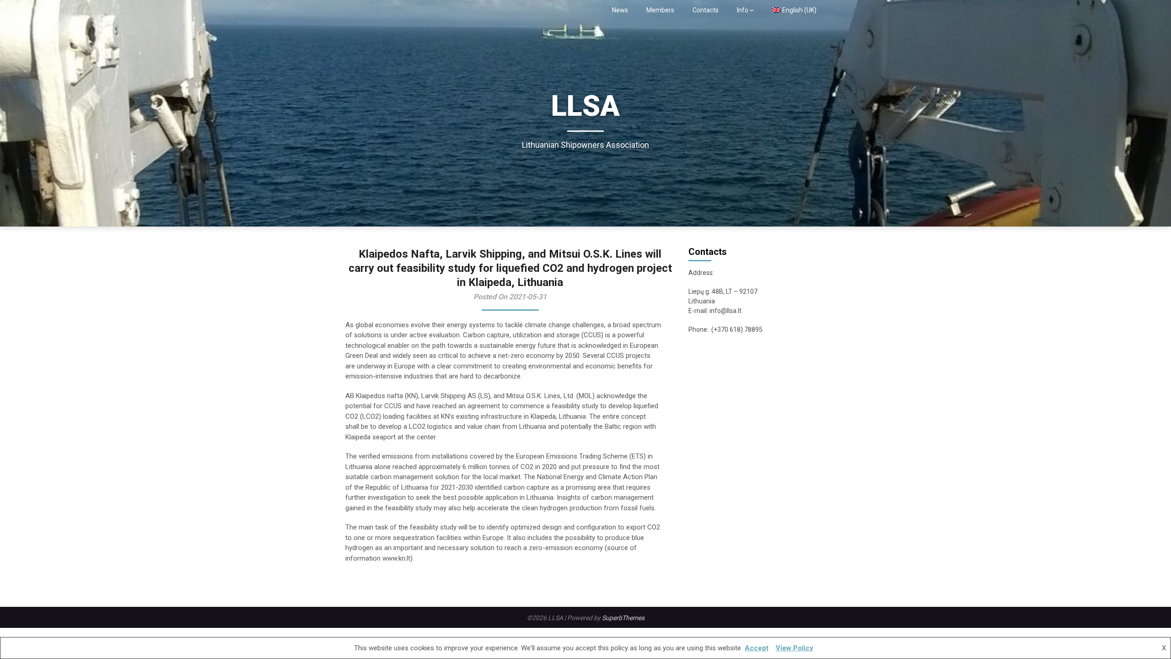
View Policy (794, 648)
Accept (756, 648)
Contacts (706, 10)
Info (742, 10)
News (620, 10)
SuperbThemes (623, 617)
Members (660, 10)
